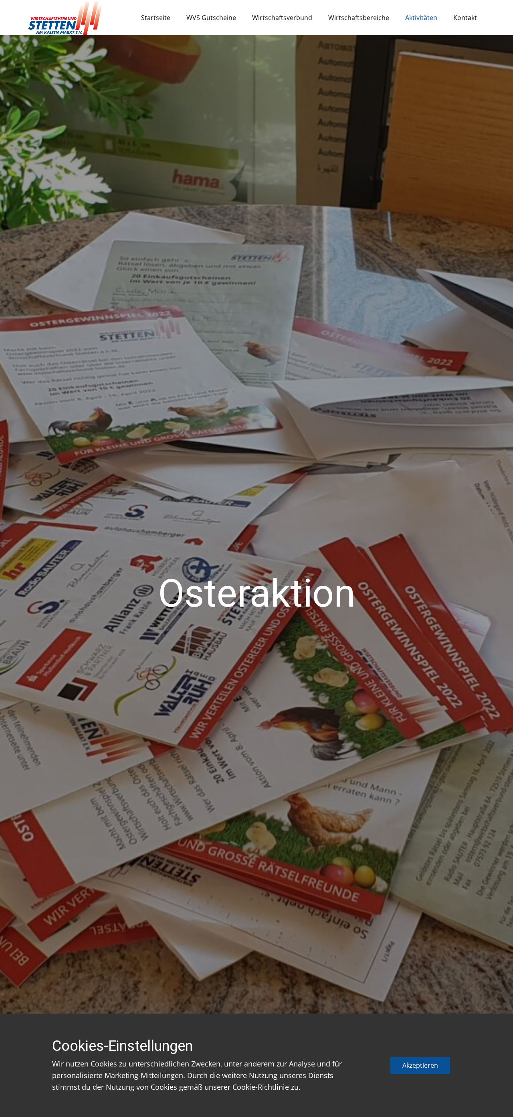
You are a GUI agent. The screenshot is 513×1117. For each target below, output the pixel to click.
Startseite (155, 17)
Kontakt (465, 17)
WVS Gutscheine (211, 17)
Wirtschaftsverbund (282, 17)
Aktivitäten (421, 17)
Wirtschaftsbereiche (358, 17)
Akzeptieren (420, 1065)
